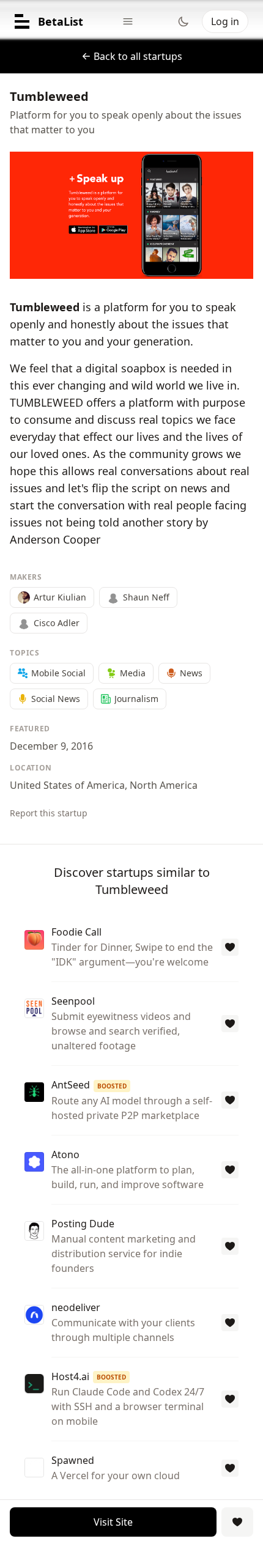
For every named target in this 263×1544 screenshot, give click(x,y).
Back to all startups (138, 56)
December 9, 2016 (51, 746)
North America (164, 785)
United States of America (67, 785)
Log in (225, 21)
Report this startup (48, 813)
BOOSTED (112, 1086)
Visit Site (113, 1522)
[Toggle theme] (183, 21)
